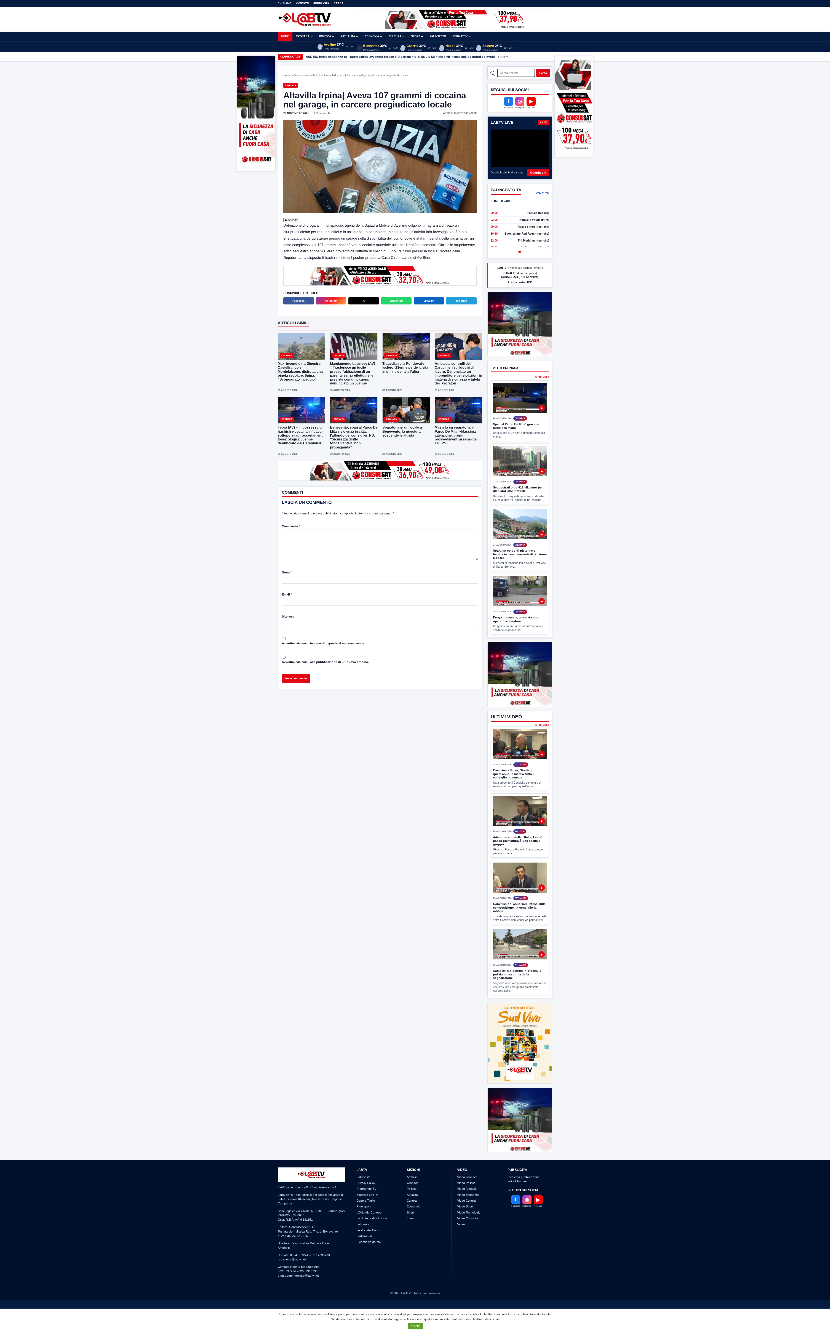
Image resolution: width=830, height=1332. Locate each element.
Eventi (411, 1266)
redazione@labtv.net (292, 1308)
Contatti (302, 3)
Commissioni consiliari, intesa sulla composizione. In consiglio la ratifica (519, 939)
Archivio (412, 1225)
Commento (291, 526)
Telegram (461, 300)
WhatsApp (396, 300)
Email (287, 594)
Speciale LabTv (367, 1243)
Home (285, 36)
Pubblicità (321, 3)
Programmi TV (366, 1237)
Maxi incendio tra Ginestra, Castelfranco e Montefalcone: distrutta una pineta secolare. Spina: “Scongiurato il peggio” (393, 56)
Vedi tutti (542, 193)
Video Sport (465, 1255)
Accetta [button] (415, 1326)
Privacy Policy (365, 1231)
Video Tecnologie (468, 1260)
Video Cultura (466, 1249)
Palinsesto (438, 36)
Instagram (331, 300)
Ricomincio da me (368, 1290)
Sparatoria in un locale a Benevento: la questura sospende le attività (402, 431)
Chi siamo (284, 3)
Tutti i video (542, 393)
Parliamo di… (365, 1284)
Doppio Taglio (365, 1249)
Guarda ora (538, 172)
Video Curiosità (467, 1266)
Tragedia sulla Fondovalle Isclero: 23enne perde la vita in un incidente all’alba (405, 367)
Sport (415, 36)
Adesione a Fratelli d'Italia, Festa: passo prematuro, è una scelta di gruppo (517, 873)
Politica (325, 36)
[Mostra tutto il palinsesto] (520, 252)
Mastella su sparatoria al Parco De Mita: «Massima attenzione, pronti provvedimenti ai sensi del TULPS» (456, 435)
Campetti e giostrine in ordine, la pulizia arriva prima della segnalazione (517, 1006)
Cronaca (303, 36)
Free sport (363, 1255)
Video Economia (468, 1243)
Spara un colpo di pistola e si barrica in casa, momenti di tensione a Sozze (520, 570)
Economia (372, 36)
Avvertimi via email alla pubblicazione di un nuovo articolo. (325, 662)
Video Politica (466, 1231)
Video (461, 1272)
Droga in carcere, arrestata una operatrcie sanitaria (515, 635)
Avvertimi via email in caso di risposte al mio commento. (323, 643)
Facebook (298, 300)
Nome (287, 572)
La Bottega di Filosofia (371, 1266)
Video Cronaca (467, 1225)
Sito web (288, 616)
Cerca (338, 3)
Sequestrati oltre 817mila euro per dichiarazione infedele (518, 505)
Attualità (348, 36)
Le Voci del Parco (368, 1278)
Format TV (460, 36)
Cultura (395, 36)
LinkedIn (429, 300)
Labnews (362, 1272)
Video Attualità (467, 1237)
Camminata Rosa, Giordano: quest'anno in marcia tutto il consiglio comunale (514, 806)
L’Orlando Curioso (368, 1260)
